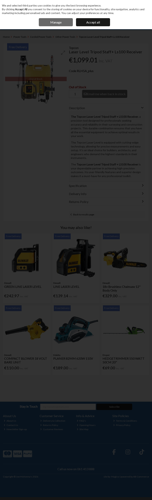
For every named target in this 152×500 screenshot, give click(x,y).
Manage (56, 22)
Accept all (93, 22)
